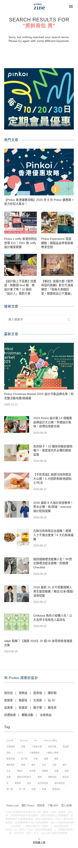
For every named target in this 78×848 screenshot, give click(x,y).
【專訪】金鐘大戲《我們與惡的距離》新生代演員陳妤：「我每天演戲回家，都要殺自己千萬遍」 (57, 287)
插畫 (46, 759)
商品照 (66, 746)
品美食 (8, 707)
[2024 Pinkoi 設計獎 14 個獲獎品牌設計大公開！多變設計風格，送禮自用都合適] (16, 424)
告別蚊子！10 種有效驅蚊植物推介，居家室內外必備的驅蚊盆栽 (52, 450)
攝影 (56, 759)
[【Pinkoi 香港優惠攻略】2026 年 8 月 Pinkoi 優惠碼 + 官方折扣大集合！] (39, 172)
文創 (54, 765)
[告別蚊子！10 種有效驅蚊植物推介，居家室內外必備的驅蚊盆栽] (16, 452)
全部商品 (46, 715)
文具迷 (37, 700)
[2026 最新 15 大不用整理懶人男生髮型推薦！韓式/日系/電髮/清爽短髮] (16, 593)
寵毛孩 (52, 707)
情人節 (24, 759)
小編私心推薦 (52, 753)
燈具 (67, 771)
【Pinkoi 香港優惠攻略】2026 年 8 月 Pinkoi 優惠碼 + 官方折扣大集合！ (39, 202)
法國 (56, 771)
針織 (44, 789)
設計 (29, 783)
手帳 (35, 759)
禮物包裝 (52, 777)
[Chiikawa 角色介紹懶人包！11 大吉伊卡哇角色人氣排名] (16, 622)
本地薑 (32, 771)
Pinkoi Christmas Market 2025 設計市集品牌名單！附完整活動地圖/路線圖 (39, 396)
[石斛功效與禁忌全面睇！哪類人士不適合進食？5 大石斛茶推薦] (16, 537)
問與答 (41, 805)
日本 (8, 771)
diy (36, 740)
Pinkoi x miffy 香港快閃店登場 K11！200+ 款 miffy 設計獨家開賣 (20, 243)
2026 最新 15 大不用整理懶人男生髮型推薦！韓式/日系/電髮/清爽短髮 (53, 591)
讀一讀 (9, 789)
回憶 (8, 753)
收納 (23, 765)
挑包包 (8, 693)
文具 (44, 765)
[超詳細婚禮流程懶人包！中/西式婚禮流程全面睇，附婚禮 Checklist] (16, 565)
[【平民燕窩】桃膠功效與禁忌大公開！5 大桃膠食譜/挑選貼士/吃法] (16, 481)
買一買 (22, 789)
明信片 (20, 771)
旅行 (65, 765)
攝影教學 (10, 765)
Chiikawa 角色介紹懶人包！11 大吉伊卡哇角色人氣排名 (52, 617)
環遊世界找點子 (24, 777)
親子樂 (37, 707)
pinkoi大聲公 (50, 740)
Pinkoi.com (12, 805)
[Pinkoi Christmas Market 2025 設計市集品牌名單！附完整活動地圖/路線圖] (39, 366)
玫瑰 (8, 777)
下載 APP (53, 805)
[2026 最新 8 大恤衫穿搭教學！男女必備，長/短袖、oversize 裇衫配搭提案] (16, 509)
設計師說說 (59, 783)
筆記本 (66, 777)
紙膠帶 (18, 783)
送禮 (33, 789)
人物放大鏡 (36, 746)
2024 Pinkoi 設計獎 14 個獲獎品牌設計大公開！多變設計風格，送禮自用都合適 (52, 422)
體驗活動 (27, 715)
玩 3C (51, 700)
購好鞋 (52, 693)
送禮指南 (10, 715)
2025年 (10, 740)
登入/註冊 (66, 805)
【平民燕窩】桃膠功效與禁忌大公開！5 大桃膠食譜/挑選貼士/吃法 (52, 478)
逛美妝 (23, 707)
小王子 (20, 753)
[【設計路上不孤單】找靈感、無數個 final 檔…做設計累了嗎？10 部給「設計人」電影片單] (20, 265)
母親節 (45, 771)
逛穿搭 (37, 693)
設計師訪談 (43, 783)
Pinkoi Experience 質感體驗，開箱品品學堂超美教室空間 (57, 243)
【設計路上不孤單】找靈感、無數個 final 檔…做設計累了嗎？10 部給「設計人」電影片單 (20, 287)
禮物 (40, 777)
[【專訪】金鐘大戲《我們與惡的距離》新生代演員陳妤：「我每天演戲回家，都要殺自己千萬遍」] (57, 265)
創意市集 (52, 746)
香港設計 (56, 789)
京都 (23, 746)
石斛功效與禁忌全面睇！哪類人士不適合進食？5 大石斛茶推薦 (53, 535)
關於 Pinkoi (28, 805)
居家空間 (10, 759)
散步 (33, 765)
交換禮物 (10, 746)
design (24, 740)
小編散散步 (34, 753)
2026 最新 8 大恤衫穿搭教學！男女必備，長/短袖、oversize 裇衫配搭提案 (53, 507)
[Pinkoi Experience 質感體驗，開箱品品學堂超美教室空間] (57, 223)
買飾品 (23, 693)
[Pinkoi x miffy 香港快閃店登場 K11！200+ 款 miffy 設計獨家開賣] (20, 223)
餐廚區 (23, 700)
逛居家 (8, 700)
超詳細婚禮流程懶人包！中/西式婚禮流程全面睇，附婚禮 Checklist (52, 563)
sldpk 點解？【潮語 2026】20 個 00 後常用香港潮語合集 (38, 643)
